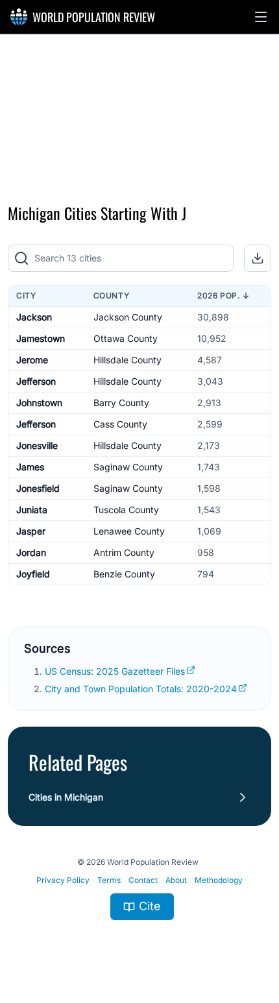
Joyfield (33, 573)
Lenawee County (129, 531)
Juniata (31, 509)
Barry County (121, 402)
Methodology (219, 880)
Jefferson (36, 381)
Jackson (34, 316)
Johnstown (39, 402)
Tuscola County (126, 509)
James (30, 466)
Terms (109, 880)
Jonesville (37, 445)
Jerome (32, 359)
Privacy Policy (63, 880)
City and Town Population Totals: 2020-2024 (141, 688)
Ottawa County (125, 338)
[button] (261, 17)
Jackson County (127, 316)
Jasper (30, 531)
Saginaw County (128, 466)
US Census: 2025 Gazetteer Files (115, 671)
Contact (143, 880)
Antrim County (123, 552)
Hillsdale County (127, 359)
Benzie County (124, 573)
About (176, 880)
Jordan (31, 552)
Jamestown (40, 338)
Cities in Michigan (66, 797)
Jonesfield (38, 488)
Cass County (120, 423)
